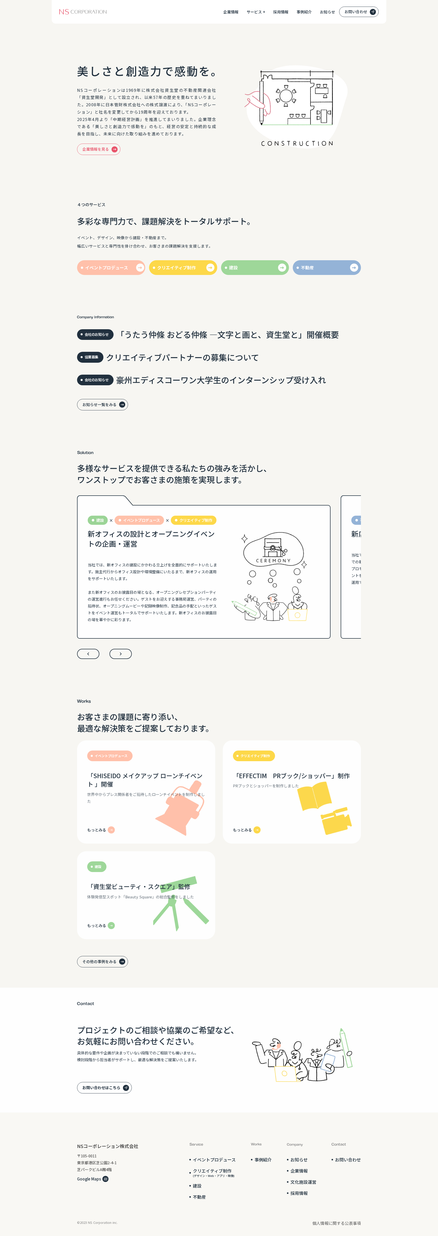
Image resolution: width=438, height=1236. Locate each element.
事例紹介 (304, 11)
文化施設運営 (303, 1182)
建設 (197, 1186)
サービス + (256, 11)
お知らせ (327, 11)
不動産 (199, 1197)
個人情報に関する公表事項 (336, 1223)
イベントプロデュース (214, 1160)
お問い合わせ (348, 1160)
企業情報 (231, 11)
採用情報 (280, 11)
